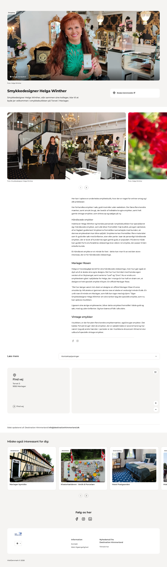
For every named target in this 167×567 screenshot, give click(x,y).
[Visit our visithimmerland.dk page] (83, 519)
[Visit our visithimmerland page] (77, 519)
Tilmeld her (104, 547)
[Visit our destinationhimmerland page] (90, 519)
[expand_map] (155, 372)
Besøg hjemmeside (125, 93)
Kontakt (74, 544)
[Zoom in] (156, 403)
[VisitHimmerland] (18, 534)
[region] (116, 390)
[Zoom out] (156, 409)
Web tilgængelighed (79, 547)
